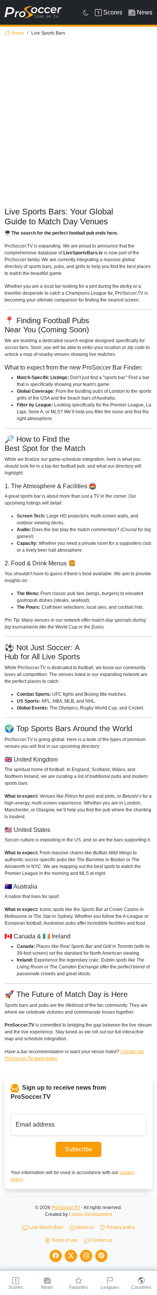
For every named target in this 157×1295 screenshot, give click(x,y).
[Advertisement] (78, 124)
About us (84, 1227)
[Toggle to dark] (86, 12)
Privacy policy (120, 1227)
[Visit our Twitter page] (71, 1256)
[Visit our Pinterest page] (101, 1256)
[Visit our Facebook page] (56, 1256)
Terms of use (64, 1240)
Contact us (100, 1240)
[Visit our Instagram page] (86, 1256)
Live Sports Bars (45, 1227)
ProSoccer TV (65, 1207)
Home (17, 33)
